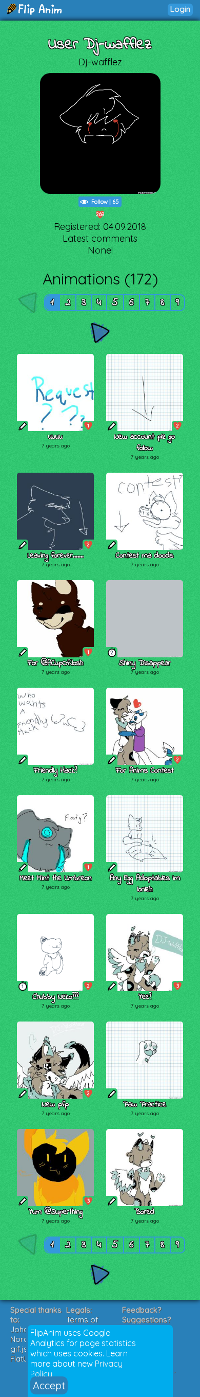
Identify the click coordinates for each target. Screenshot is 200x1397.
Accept (49, 1385)
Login (180, 9)
